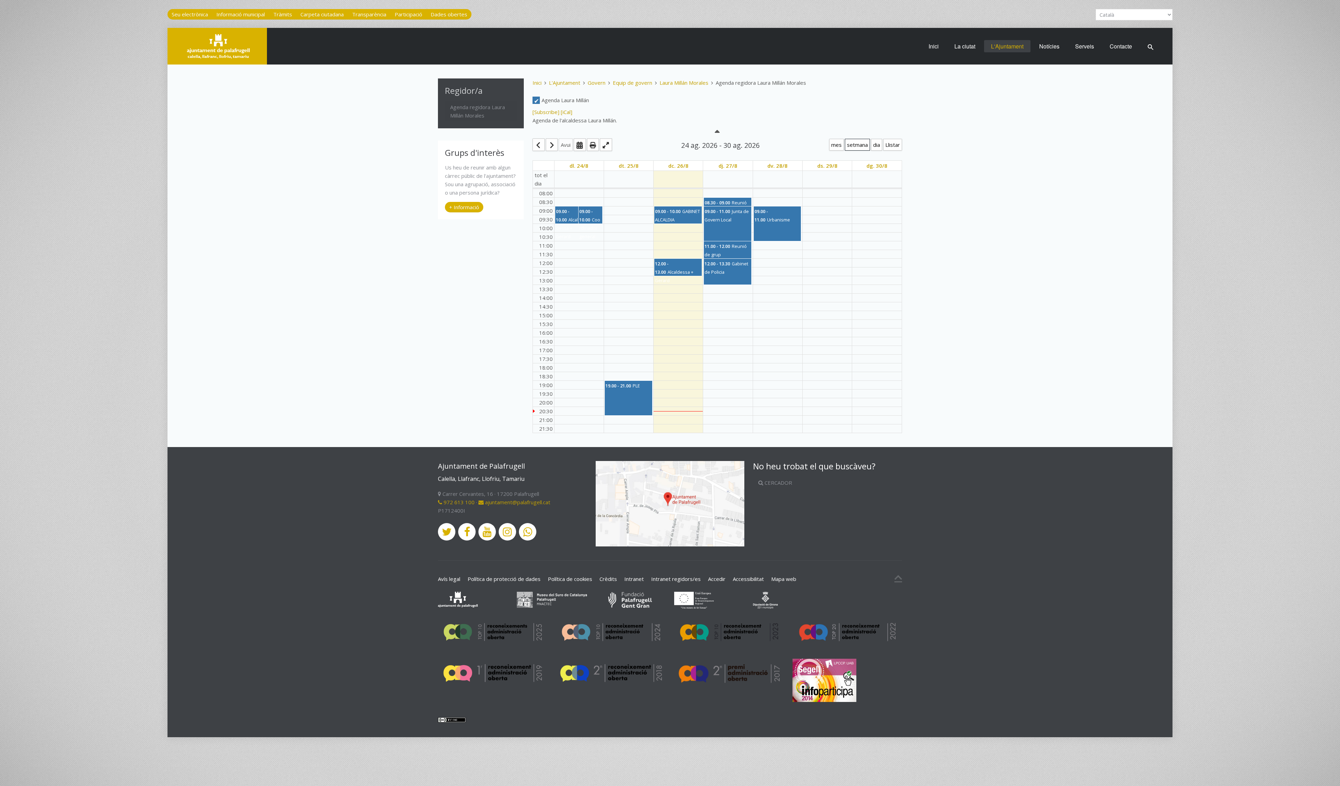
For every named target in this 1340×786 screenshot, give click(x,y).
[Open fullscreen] (606, 144)
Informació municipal (240, 14)
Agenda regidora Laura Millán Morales (477, 111)
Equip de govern (632, 82)
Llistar (892, 144)
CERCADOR (777, 482)
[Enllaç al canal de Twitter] (446, 532)
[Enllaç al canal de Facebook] (467, 532)
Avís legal (449, 578)
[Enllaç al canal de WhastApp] (527, 532)
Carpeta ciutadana (322, 14)
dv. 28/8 (777, 165)
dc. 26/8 (678, 165)
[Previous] (539, 144)
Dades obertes (449, 14)
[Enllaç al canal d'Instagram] (507, 532)
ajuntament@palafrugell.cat (517, 502)
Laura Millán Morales (684, 82)
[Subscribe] (547, 111)
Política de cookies (570, 578)
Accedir (716, 578)
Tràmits (282, 14)
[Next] (552, 144)
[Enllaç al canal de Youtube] (487, 532)
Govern (596, 82)
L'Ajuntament (1007, 46)
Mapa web (783, 578)
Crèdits (608, 578)
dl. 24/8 (579, 165)
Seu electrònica (190, 14)
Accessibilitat (748, 578)
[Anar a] (580, 144)
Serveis (1084, 46)
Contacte (1121, 46)
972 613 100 (458, 502)
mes (836, 144)
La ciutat (964, 46)
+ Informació (464, 207)
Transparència (369, 14)
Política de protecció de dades (504, 578)
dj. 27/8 (728, 165)
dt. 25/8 (629, 165)
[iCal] (566, 111)
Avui (566, 144)
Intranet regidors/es (676, 578)
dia (876, 144)
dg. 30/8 (876, 165)
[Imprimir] (593, 144)
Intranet (634, 578)
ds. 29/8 (827, 165)
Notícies (1049, 46)
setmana (857, 144)
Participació (408, 14)
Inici (934, 46)
